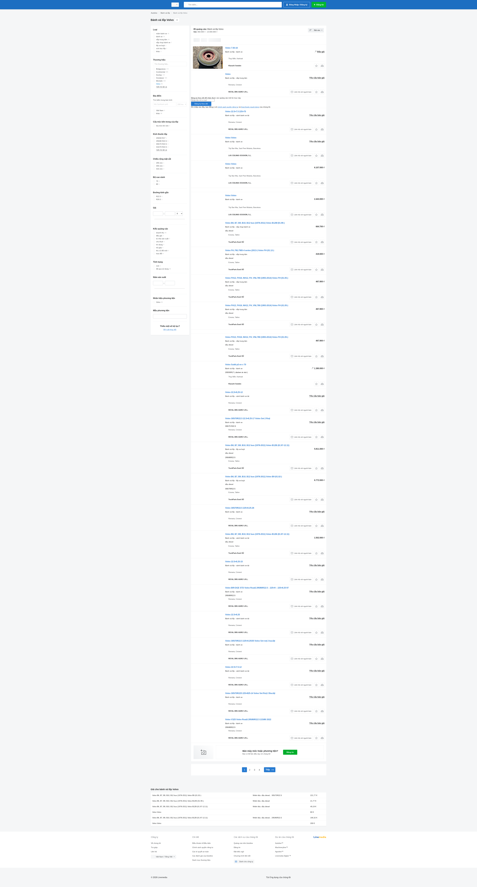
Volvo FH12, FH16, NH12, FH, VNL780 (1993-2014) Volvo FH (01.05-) (256, 278)
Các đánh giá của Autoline (202, 856)
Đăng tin (290, 752)
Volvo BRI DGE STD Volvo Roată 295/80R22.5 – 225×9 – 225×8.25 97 (257, 588)
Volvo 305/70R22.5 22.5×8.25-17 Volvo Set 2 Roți (247, 418)
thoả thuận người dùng (250, 107)
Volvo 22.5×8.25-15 (234, 562)
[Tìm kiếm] (186, 4)
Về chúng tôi (156, 843)
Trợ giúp (154, 847)
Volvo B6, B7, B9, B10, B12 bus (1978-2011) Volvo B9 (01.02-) (253, 477)
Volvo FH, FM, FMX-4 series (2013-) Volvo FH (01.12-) (249, 250)
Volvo (228, 74)
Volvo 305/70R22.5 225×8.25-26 (239, 508)
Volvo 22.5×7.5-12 (233, 667)
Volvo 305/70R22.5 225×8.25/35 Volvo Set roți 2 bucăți (250, 641)
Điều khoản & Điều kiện (201, 843)
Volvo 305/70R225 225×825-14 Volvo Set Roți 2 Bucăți (250, 693)
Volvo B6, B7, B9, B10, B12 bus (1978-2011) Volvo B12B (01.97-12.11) (257, 445)
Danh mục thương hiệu (201, 860)
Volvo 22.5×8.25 (232, 615)
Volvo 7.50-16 (231, 48)
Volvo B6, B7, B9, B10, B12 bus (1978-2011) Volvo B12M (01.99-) (255, 223)
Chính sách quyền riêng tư (202, 847)
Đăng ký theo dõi (201, 104)
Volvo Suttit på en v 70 (235, 364)
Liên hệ (154, 852)
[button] (316, 65)
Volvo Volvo (230, 138)
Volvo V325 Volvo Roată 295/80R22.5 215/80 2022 (248, 719)
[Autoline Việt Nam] (159, 5)
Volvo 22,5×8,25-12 (234, 392)
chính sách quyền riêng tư (228, 107)
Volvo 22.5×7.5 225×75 (235, 111)
